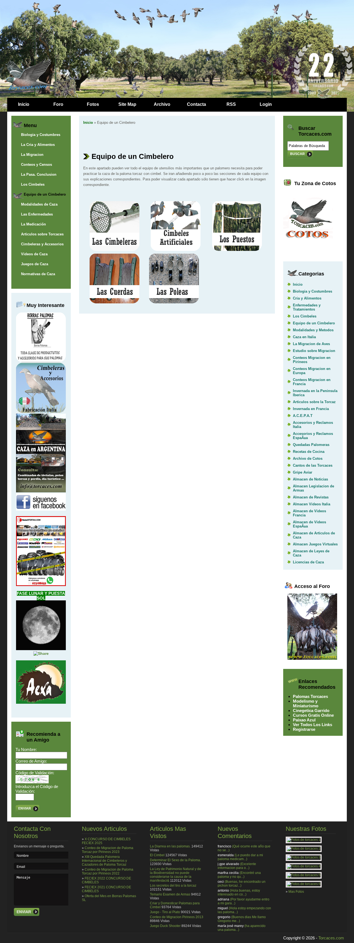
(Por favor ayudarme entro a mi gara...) (243, 901)
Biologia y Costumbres (40, 135)
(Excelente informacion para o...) (237, 866)
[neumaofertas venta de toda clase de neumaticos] (41, 584)
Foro (58, 104)
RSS (231, 104)
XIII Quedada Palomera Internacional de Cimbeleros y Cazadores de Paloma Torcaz (104, 860)
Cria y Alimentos (307, 298)
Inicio (23, 104)
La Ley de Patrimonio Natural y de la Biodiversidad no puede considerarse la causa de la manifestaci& (175, 874)
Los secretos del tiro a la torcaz (173, 885)
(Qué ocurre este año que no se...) (244, 848)
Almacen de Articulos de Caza (314, 535)
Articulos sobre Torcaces (42, 234)
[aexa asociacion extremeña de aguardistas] (41, 702)
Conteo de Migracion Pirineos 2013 (176, 917)
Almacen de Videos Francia (309, 513)
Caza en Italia (304, 337)
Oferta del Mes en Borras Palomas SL (109, 898)
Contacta (196, 104)
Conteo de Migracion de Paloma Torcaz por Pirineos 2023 (107, 850)
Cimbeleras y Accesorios (42, 244)
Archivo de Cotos (307, 458)
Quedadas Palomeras (311, 445)
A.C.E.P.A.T (303, 416)
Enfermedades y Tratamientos (307, 307)
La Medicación (33, 224)
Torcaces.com (331, 938)
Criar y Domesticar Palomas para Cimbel (175, 905)
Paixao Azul (304, 720)
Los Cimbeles (33, 184)
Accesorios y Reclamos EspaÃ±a (313, 436)
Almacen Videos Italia (311, 504)
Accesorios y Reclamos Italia (313, 425)
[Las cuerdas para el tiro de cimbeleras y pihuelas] (114, 302)
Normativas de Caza (38, 274)
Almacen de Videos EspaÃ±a (309, 524)
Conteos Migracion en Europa (311, 371)
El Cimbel (157, 855)
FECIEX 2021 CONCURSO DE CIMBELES (106, 889)
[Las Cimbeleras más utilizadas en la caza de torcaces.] (114, 250)
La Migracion (32, 155)
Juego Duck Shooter (165, 926)
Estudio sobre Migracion (314, 351)
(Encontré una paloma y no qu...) (239, 875)
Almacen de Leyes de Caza (311, 553)
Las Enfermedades (37, 214)
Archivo (162, 104)
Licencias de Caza (308, 562)
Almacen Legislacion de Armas (313, 488)
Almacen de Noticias (310, 479)
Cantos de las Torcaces (312, 465)
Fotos (93, 104)
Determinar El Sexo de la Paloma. (175, 860)
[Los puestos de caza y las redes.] (237, 250)
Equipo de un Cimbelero (45, 194)
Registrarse (304, 729)
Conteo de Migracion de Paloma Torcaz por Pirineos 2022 (107, 871)
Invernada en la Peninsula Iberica (315, 393)
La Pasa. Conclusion (38, 174)
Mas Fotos (296, 892)
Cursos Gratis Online (313, 715)
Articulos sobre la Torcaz (314, 402)
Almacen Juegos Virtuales (315, 544)
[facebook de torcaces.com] (41, 509)
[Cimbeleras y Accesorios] (41, 411)
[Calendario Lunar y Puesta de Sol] (41, 649)
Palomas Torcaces (310, 696)
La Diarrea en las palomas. (170, 846)
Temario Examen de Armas (170, 894)
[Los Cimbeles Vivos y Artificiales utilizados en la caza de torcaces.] (176, 250)
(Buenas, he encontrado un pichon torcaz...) (242, 883)
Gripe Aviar (302, 472)
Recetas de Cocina (308, 452)
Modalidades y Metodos (313, 330)
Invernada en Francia (311, 409)
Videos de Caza (34, 254)
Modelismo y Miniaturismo (305, 703)
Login (266, 104)
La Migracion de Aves (311, 344)
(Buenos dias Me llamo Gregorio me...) (242, 919)
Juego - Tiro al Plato (165, 912)
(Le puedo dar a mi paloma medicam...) (240, 857)
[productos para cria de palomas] (41, 361)
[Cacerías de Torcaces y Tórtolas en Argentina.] (41, 491)
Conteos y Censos (36, 164)
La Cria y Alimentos (38, 145)
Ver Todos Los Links (312, 724)
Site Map (127, 104)
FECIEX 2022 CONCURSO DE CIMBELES (106, 880)
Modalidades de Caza (39, 204)
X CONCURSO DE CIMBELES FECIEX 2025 (106, 841)
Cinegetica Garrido (311, 710)
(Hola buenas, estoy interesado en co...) (239, 892)
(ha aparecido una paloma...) (242, 928)
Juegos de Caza (34, 264)
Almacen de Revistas (311, 497)
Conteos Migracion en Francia (311, 382)
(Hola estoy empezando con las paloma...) (244, 910)
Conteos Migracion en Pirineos (311, 360)
